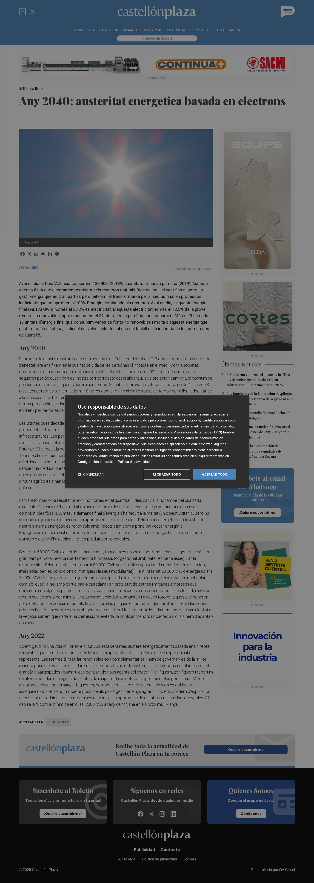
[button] (91, 474)
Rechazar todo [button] (167, 474)
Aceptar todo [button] (215, 474)
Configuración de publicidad (118, 456)
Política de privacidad (134, 462)
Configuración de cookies (97, 462)
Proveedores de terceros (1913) (198, 432)
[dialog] (157, 441)
